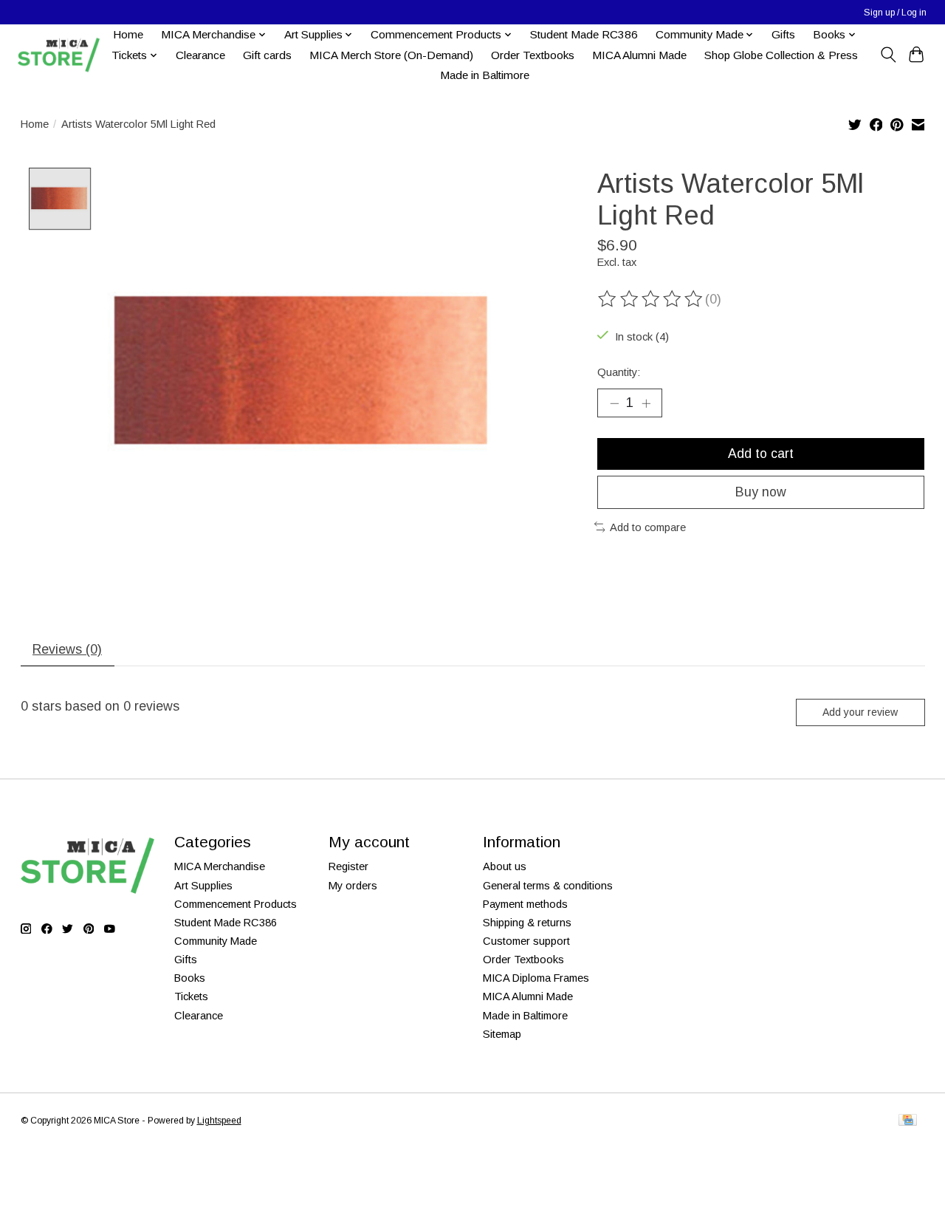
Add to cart (761, 453)
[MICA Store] (58, 55)
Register (348, 866)
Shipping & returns (527, 923)
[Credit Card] (907, 1121)
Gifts (783, 34)
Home (128, 34)
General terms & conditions (548, 886)
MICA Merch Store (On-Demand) (391, 55)
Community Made (215, 941)
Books (189, 978)
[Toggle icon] (887, 54)
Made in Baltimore (484, 75)
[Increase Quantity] (646, 402)
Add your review (860, 712)
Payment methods (525, 904)
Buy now (760, 492)
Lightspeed (219, 1120)
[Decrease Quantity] (614, 402)
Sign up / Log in (895, 12)
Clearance (200, 55)
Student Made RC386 (584, 34)
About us (504, 866)
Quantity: (618, 372)
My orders (353, 886)
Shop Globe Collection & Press (781, 55)
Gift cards (267, 55)
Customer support (526, 941)
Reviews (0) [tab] (67, 649)
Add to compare (648, 527)
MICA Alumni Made (639, 55)
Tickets (191, 996)
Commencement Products (235, 904)
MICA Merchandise (219, 866)
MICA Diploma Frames (536, 978)
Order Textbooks (532, 55)
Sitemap (502, 1034)
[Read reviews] (651, 299)
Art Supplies (203, 886)
